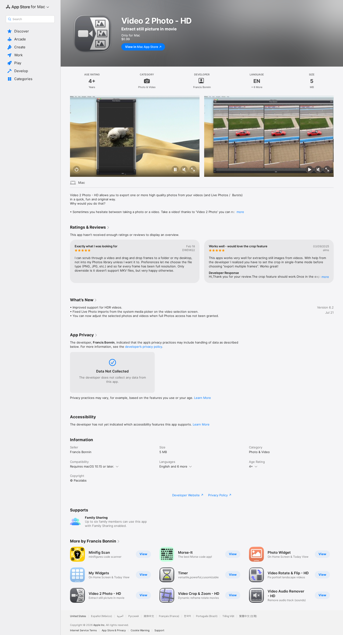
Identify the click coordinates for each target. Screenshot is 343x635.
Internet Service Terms (83, 630)
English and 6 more (173, 466)
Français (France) (169, 616)
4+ (251, 466)
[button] (30, 31)
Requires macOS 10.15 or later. (92, 466)
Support (159, 630)
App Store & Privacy (114, 630)
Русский (133, 616)
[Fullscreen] (193, 170)
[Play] (309, 170)
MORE (325, 277)
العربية (120, 616)
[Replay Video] (76, 170)
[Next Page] (338, 136)
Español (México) (101, 616)
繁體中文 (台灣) (248, 616)
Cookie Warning (140, 630)
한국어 (187, 616)
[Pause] (175, 170)
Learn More (202, 398)
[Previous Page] (65, 136)
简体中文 (149, 616)
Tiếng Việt (228, 616)
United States (78, 616)
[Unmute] (184, 170)
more (240, 212)
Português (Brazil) (206, 616)
